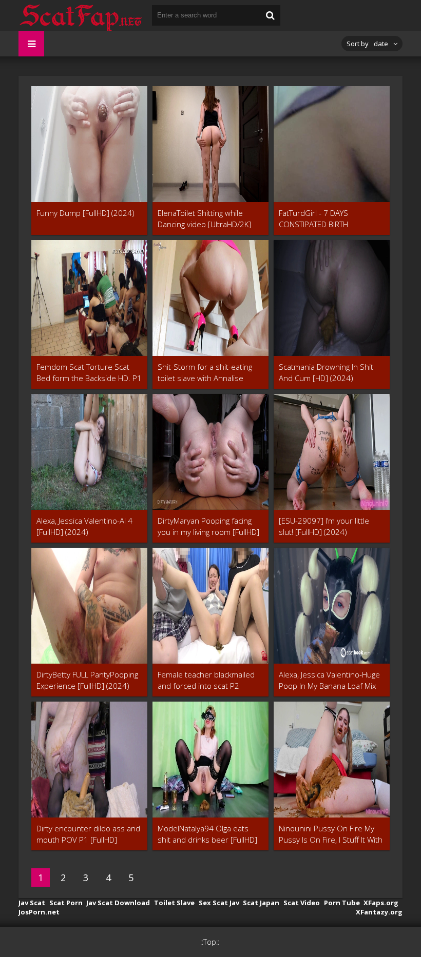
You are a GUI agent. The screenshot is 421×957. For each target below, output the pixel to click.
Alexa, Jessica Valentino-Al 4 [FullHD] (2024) (84, 526)
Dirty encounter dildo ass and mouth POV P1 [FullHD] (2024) (88, 834)
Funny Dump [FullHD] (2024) (85, 213)
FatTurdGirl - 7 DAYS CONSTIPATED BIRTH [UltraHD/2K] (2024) (313, 219)
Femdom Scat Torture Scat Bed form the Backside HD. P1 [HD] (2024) (89, 373)
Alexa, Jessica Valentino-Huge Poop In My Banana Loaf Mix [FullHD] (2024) (329, 680)
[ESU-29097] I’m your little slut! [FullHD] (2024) (324, 526)
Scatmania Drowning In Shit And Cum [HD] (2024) (326, 372)
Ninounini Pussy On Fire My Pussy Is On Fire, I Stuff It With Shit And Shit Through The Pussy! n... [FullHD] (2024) (330, 834)
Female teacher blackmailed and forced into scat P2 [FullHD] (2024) (206, 680)
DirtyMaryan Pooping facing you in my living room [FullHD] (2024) (208, 526)
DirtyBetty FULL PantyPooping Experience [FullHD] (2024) (87, 680)
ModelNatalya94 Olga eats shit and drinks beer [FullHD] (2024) (207, 834)
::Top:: (209, 942)
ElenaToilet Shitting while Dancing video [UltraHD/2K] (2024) (204, 219)
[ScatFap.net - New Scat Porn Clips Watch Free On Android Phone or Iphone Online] (80, 15)
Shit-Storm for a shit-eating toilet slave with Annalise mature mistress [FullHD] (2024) (205, 373)
